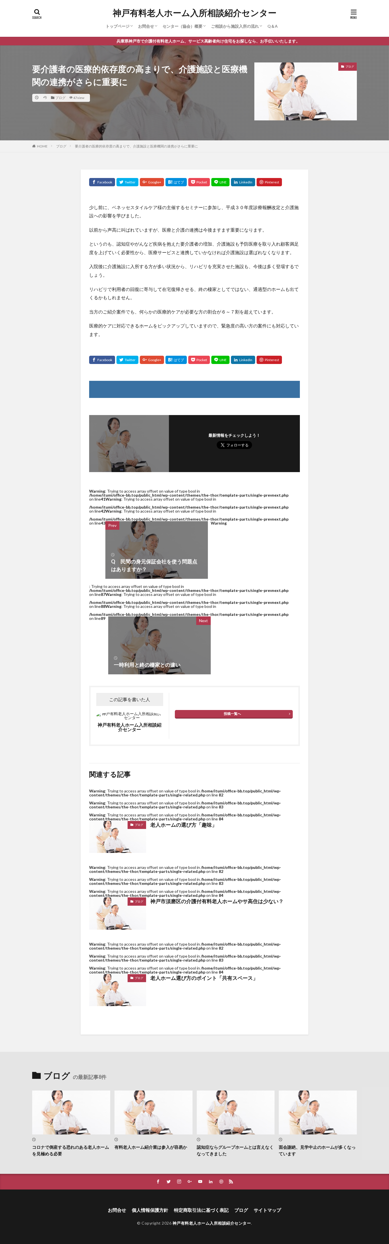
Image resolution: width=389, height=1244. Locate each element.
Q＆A (272, 26)
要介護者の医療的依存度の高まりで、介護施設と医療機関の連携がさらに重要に (136, 146)
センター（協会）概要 (182, 26)
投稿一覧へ (232, 713)
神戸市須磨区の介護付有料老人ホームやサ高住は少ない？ (217, 901)
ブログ (60, 98)
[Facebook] (102, 182)
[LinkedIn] (243, 182)
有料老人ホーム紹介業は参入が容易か (150, 1147)
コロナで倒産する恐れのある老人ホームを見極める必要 (70, 1150)
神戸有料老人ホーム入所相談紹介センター (195, 13)
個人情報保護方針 (150, 1210)
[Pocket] (199, 182)
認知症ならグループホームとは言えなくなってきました (235, 1150)
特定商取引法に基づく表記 (201, 1210)
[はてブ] (176, 182)
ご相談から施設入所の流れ (235, 26)
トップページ (118, 26)
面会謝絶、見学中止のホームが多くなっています (317, 1150)
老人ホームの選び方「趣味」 (183, 825)
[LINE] (220, 182)
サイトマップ (267, 1210)
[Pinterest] (269, 182)
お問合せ (146, 26)
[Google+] (152, 182)
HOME (42, 146)
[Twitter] (127, 182)
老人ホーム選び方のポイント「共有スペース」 (204, 978)
